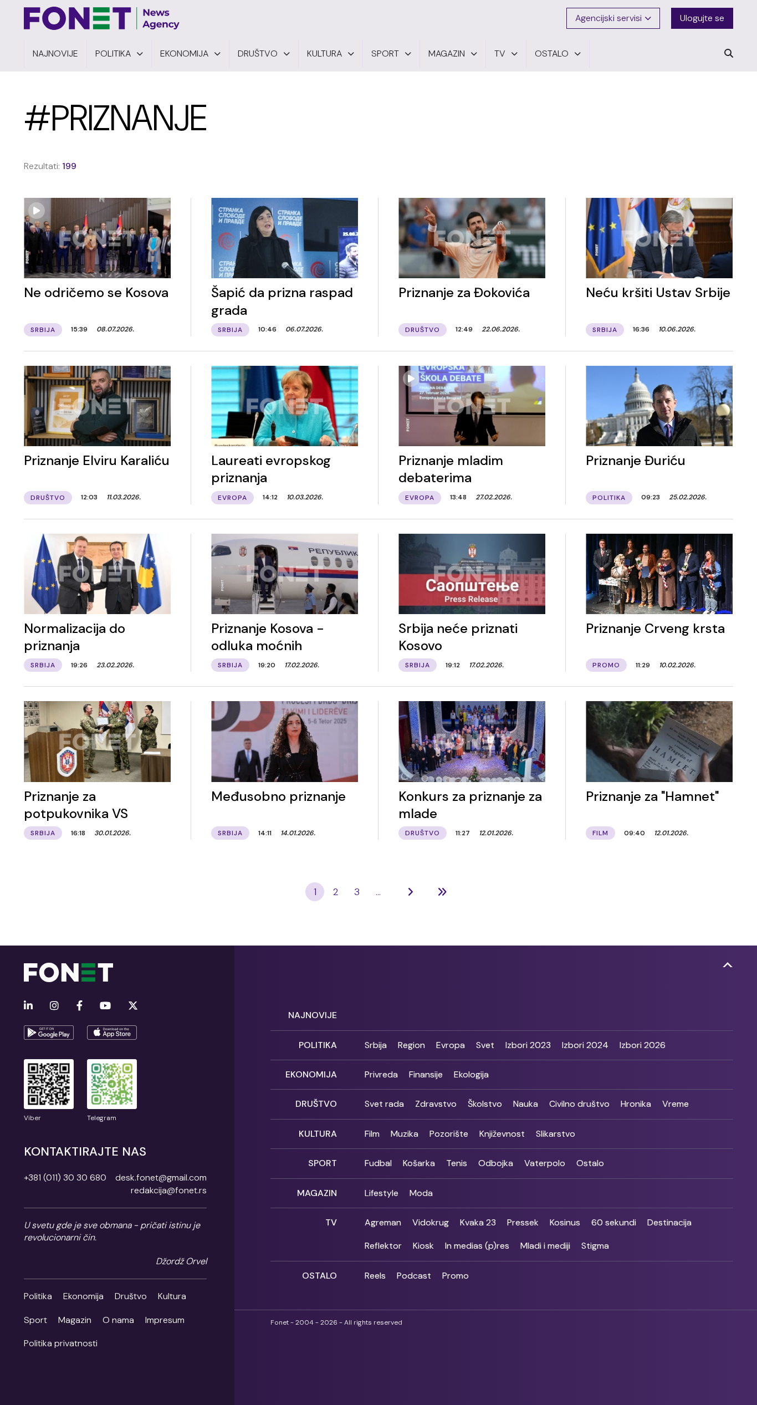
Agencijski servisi (608, 18)
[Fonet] (102, 18)
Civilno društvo (579, 1104)
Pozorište (448, 1134)
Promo (455, 1275)
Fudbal (378, 1163)
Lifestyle (381, 1193)
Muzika (404, 1134)
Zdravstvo (436, 1104)
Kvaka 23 (478, 1222)
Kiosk (423, 1245)
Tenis (456, 1163)
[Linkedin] (28, 1006)
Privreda (381, 1074)
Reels (375, 1275)
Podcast (414, 1275)
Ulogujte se (702, 18)
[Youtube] (105, 1006)
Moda (421, 1193)
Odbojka (495, 1163)
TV (331, 1222)
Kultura (172, 1296)
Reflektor (383, 1245)
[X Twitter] (133, 1006)
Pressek (523, 1222)
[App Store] (112, 1032)
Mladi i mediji (545, 1245)
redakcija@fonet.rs (169, 1190)
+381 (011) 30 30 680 (65, 1177)
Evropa (450, 1045)
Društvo (131, 1296)
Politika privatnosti (61, 1343)
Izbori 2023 (528, 1045)
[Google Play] (49, 1032)
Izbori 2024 (585, 1045)
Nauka (525, 1104)
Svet (485, 1045)
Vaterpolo (544, 1163)
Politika (38, 1296)
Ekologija (471, 1074)
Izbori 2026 (643, 1045)
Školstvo (485, 1104)
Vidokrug (430, 1222)
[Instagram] (54, 1006)
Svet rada (384, 1104)
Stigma (595, 1245)
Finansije (426, 1074)
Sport (35, 1320)
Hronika (636, 1104)
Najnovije (312, 1015)
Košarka (419, 1163)
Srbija (376, 1045)
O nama (118, 1320)
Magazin (74, 1320)
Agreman (383, 1222)
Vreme (675, 1104)
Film (372, 1134)
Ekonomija (83, 1296)
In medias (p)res (477, 1245)
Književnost (502, 1134)
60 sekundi (613, 1222)
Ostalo (590, 1163)
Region (411, 1045)
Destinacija (669, 1222)
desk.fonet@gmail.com (161, 1177)
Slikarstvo (555, 1134)
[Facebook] (79, 1006)
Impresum (165, 1320)
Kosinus (565, 1222)
